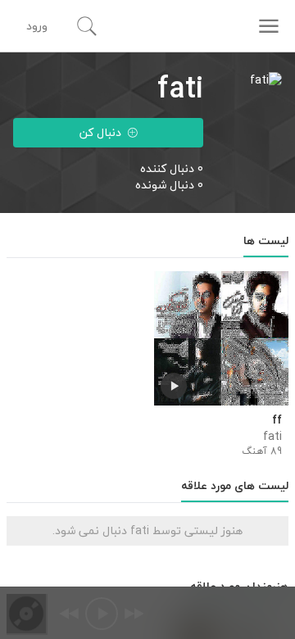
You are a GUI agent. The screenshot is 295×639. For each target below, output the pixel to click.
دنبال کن (100, 132)
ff (277, 420)
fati (272, 436)
